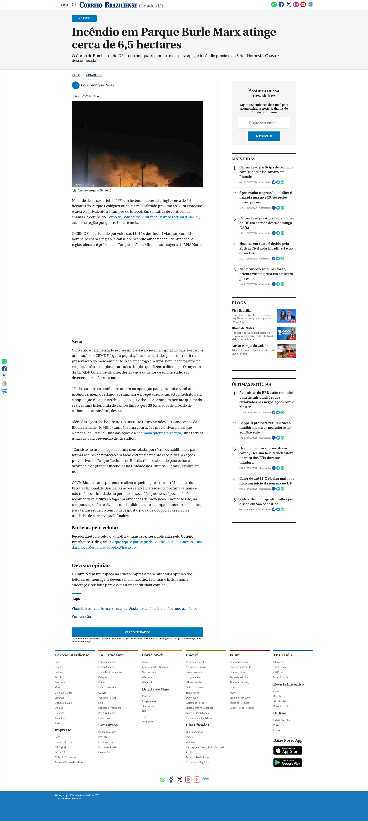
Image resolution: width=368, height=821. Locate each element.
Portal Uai (278, 725)
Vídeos (233, 687)
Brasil (58, 677)
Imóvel (192, 655)
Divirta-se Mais (155, 689)
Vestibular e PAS (107, 697)
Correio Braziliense (72, 655)
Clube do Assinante (65, 757)
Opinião (59, 707)
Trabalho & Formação (110, 672)
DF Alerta (278, 661)
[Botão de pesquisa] (73, 5)
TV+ (144, 716)
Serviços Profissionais (197, 757)
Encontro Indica (281, 706)
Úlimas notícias (194, 682)
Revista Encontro (288, 684)
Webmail (147, 682)
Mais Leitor (148, 721)
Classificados (197, 725)
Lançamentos (193, 677)
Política (59, 672)
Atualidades (279, 701)
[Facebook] (281, 6)
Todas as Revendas (240, 702)
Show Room (192, 692)
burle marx (104, 608)
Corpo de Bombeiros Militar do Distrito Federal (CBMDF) (154, 217)
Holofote (59, 712)
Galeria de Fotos (195, 702)
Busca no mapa (194, 672)
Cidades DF (151, 5)
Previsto (103, 736)
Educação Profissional (110, 707)
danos (122, 608)
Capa (57, 661)
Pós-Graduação (106, 712)
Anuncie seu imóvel (196, 666)
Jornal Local (279, 666)
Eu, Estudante (110, 655)
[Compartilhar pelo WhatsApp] (282, 183)
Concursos (108, 725)
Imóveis (190, 736)
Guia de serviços (195, 687)
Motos (233, 692)
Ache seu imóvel (195, 661)
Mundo (58, 687)
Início (76, 75)
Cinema (146, 696)
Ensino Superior (106, 666)
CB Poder (278, 672)
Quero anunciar (194, 731)
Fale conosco (105, 718)
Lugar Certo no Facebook (200, 707)
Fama (145, 661)
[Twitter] (289, 6)
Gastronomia (149, 672)
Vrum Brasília (280, 677)
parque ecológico (183, 608)
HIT (144, 711)
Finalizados (104, 752)
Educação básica (107, 661)
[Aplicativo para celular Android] (287, 763)
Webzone (147, 677)
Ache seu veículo (239, 661)
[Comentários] (4, 393)
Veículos (190, 742)
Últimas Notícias (107, 687)
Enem (101, 682)
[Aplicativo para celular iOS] (287, 751)
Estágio (102, 677)
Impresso (63, 730)
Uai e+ (276, 730)
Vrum (235, 655)
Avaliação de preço (240, 682)
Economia (60, 682)
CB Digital (60, 747)
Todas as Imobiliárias (197, 712)
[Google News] (310, 6)
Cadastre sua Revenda (242, 707)
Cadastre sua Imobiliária (199, 718)
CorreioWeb (152, 655)
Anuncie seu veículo (240, 666)
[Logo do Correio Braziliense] (108, 5)
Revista (277, 696)
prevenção (82, 616)
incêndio (159, 608)
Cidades (59, 666)
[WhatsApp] (274, 6)
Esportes (59, 697)
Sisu (100, 702)
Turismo (59, 723)
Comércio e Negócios (197, 762)
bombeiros (82, 608)
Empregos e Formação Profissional (205, 747)
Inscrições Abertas (108, 747)
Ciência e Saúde (63, 702)
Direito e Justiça (63, 742)
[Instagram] (296, 6)
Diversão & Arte (63, 692)
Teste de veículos (239, 677)
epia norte (139, 608)
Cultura (102, 692)
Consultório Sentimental (155, 666)
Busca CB (60, 752)
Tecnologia (60, 718)
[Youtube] (303, 6)
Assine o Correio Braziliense (70, 762)
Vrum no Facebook (240, 697)
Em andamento (106, 742)
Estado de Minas (282, 720)
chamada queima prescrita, (159, 433)
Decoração (192, 697)
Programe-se (149, 701)
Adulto (189, 752)
